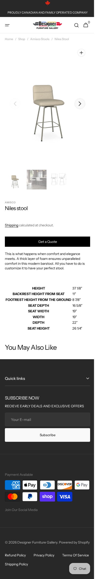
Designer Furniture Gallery (37, 554)
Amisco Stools (39, 39)
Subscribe (45, 435)
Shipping (11, 225)
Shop (21, 39)
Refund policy (15, 572)
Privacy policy (44, 572)
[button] (7, 25)
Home (9, 39)
